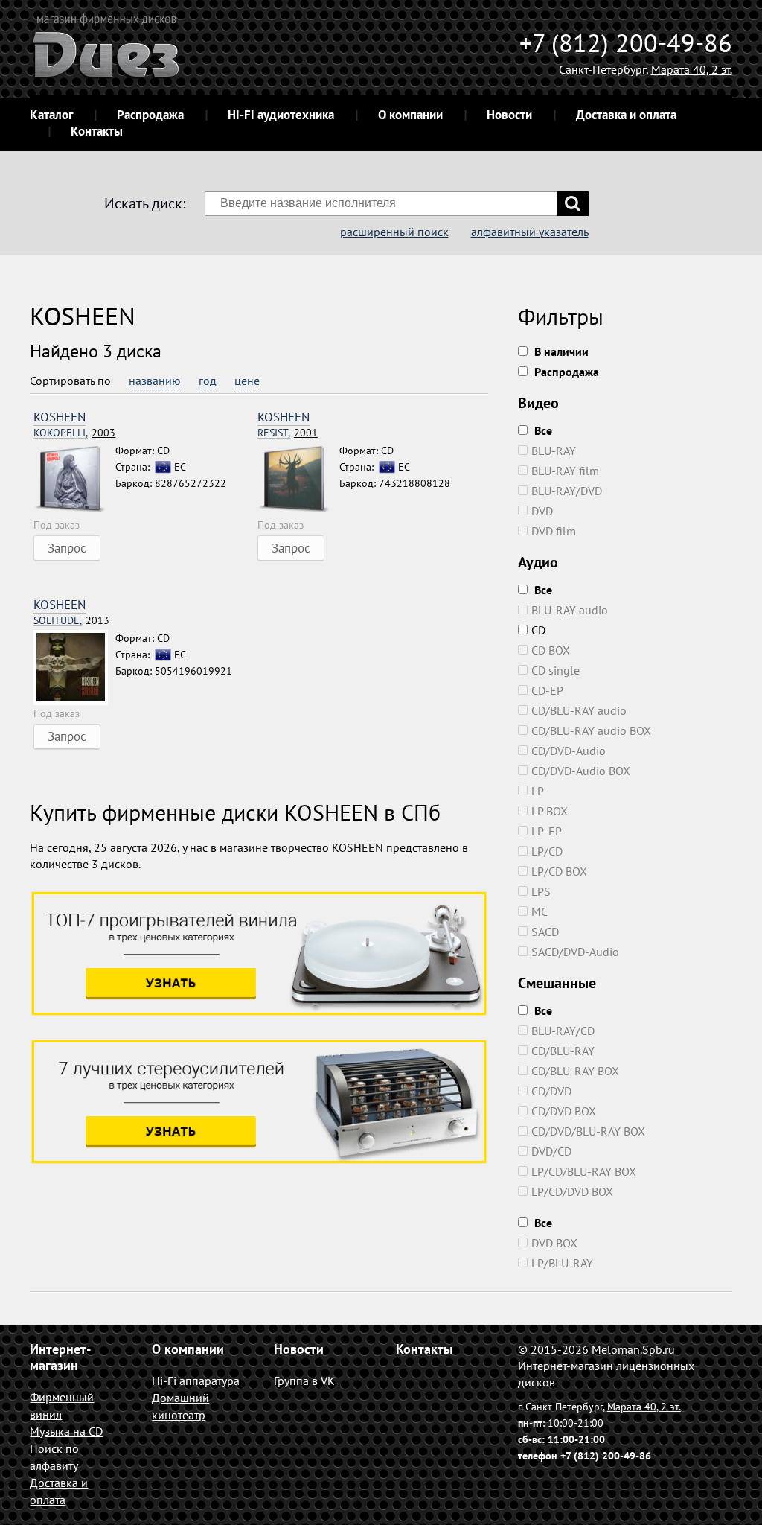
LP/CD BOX (559, 871)
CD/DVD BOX (563, 1111)
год (208, 380)
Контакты (97, 131)
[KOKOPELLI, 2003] (74, 479)
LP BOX (549, 810)
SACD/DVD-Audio (575, 951)
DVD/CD (551, 1151)
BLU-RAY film (565, 470)
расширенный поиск (394, 231)
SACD (545, 931)
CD (538, 630)
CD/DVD (551, 1090)
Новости (509, 114)
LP (537, 790)
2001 (287, 433)
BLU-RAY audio (569, 609)
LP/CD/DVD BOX (572, 1191)
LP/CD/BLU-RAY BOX (583, 1171)
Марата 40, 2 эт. (691, 69)
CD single (555, 670)
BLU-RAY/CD (563, 1030)
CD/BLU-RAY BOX (575, 1070)
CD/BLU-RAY (563, 1050)
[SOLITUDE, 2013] (74, 667)
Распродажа (150, 114)
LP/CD (547, 851)
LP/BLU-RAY (562, 1262)
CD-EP (547, 690)
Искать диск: (144, 203)
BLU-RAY (553, 450)
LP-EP (546, 831)
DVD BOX (554, 1242)
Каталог (51, 114)
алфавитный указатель (530, 231)
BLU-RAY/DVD (566, 490)
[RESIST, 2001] (298, 479)
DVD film (553, 530)
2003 (74, 433)
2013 (71, 620)
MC (539, 911)
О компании (410, 114)
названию (155, 380)
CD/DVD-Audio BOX (580, 770)
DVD (542, 510)
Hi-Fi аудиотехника (281, 114)
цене (247, 380)
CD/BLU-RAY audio (579, 710)
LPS (541, 891)
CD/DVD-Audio (568, 750)
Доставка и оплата (626, 114)
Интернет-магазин (60, 1357)
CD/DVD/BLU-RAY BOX (588, 1131)
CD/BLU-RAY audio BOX (591, 730)
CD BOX (550, 650)
